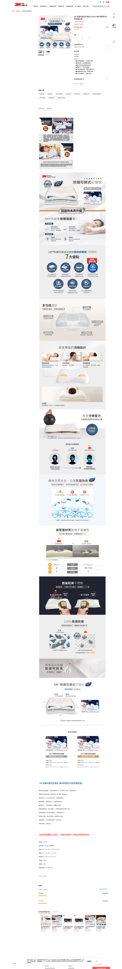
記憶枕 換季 (86, 94)
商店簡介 (47, 966)
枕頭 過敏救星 (59, 94)
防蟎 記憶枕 (77, 94)
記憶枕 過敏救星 (97, 94)
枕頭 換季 (50, 94)
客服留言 (70, 966)
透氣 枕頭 (68, 94)
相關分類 (41, 90)
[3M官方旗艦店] (21, 4)
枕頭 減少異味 (61, 97)
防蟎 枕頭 (42, 94)
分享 (77, 83)
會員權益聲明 (71, 968)
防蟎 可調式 (52, 97)
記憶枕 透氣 (42, 97)
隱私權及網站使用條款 (50, 968)
